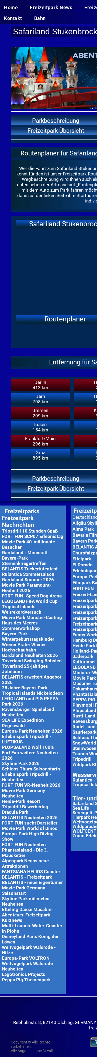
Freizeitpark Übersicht (55, 130)
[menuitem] (13, 8)
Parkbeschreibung (55, 120)
